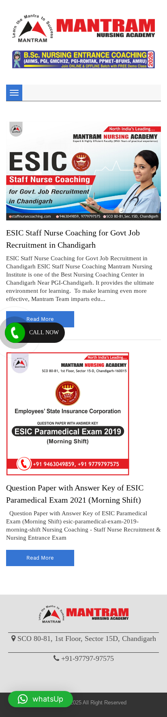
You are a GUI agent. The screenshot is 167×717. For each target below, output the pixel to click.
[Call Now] (15, 333)
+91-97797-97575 (87, 658)
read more (40, 319)
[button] (40, 699)
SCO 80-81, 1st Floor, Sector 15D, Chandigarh (86, 638)
